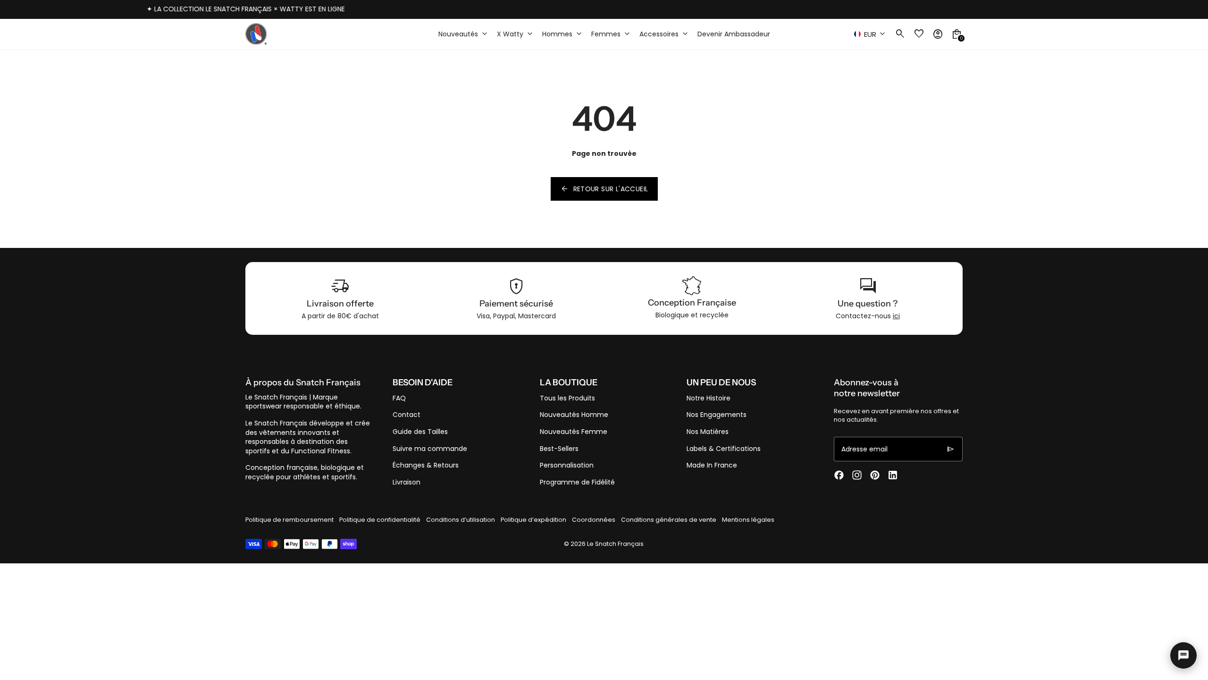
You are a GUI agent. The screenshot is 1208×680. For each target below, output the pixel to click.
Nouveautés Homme (574, 414)
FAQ (399, 398)
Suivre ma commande (430, 448)
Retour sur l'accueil (604, 189)
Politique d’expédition (533, 520)
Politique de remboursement (289, 520)
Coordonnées (593, 520)
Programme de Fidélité (577, 482)
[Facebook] (839, 475)
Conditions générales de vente (668, 520)
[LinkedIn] (893, 475)
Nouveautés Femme (573, 431)
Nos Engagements (717, 414)
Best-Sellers (559, 448)
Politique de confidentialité (379, 520)
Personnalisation (567, 465)
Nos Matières (708, 431)
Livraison (406, 482)
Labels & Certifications (724, 448)
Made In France (712, 465)
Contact (406, 414)
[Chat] (1183, 655)
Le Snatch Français (615, 544)
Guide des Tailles (420, 431)
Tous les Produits (567, 398)
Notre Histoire (708, 398)
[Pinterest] (875, 475)
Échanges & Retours (426, 465)
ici (896, 316)
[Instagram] (857, 475)
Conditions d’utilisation (460, 520)
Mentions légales (748, 520)
